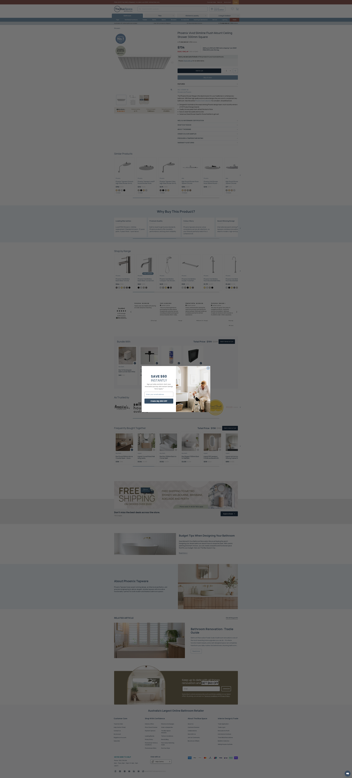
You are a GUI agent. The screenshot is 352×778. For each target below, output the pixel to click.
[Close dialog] (208, 368)
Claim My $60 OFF (159, 401)
